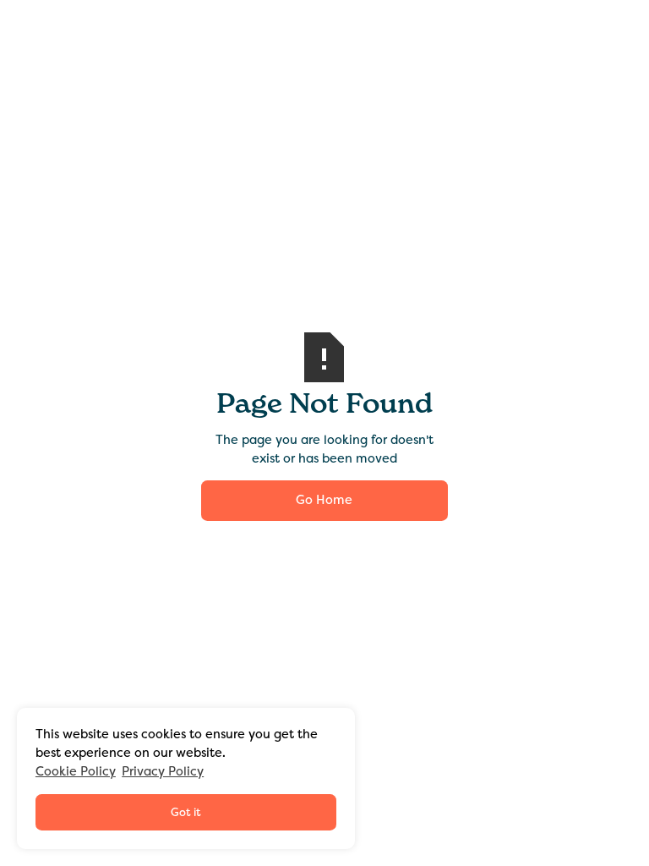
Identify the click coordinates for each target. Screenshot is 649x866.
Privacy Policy (163, 771)
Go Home (324, 499)
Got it (186, 812)
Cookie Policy (75, 771)
